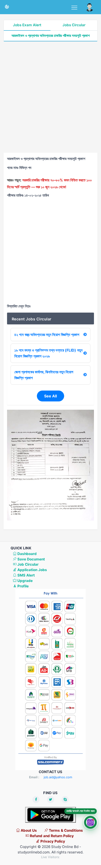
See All (50, 396)
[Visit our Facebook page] (35, 799)
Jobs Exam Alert (27, 25)
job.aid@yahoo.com (58, 777)
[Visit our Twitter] (50, 799)
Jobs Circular (73, 25)
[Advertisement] (50, 97)
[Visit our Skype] (65, 799)
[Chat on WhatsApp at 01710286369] (90, 821)
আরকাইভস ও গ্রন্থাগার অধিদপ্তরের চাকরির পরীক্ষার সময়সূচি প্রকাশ (51, 35)
